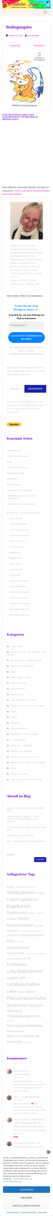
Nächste (38, 45)
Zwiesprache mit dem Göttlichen (27, 779)
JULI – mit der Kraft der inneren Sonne (25, 841)
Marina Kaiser (33, 35)
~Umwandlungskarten (19, 603)
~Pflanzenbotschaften (19, 592)
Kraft (27, 958)
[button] (48, 1152)
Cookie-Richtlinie (13, 1212)
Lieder (14, 711)
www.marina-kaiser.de (23, 1036)
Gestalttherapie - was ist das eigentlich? (22, 497)
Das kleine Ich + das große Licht (26, 660)
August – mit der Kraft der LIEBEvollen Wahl (25, 809)
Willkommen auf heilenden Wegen (24, 512)
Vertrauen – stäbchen (21, 745)
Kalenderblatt (40, 954)
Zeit (24, 1042)
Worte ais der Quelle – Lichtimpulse (28, 762)
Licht (22, 978)
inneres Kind (15, 953)
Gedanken (13, 930)
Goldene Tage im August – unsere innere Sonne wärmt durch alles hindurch (23, 819)
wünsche (14, 1041)
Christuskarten (21, 892)
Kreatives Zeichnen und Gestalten (27, 705)
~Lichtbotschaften (17, 586)
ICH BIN (20, 941)
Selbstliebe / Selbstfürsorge (24, 734)
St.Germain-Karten (25, 1005)
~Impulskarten (15, 569)
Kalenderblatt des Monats (23, 700)
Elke (16, 1096)
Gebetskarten (20, 925)
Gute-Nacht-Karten (31, 935)
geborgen (39, 926)
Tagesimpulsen (17, 259)
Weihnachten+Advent (21, 751)
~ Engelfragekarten (17, 524)
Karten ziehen (14, 958)
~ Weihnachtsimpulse (19, 535)
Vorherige (15, 45)
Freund (39, 913)
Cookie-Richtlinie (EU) (17, 467)
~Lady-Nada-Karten (17, 580)
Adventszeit (21, 887)
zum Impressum (21, 1178)
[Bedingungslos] (26, 79)
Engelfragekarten (23, 899)
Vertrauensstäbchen (25, 1025)
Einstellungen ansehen (26, 1205)
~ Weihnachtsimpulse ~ (18, 456)
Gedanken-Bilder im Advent (30, 931)
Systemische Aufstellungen (21, 504)
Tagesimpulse (14, 1011)
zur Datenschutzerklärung (17, 1180)
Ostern (14, 717)
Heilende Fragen (19, 683)
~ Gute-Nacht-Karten (18, 529)
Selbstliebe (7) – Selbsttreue (20, 835)
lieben (21, 991)
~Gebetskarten (15, 563)
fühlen (23, 918)
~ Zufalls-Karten (15, 518)
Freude (31, 913)
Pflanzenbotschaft (19, 728)
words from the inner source (25, 756)
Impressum (42, 1212)
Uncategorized (18, 739)
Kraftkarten (17, 964)
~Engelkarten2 (15, 558)
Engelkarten (18, 906)
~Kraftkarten (14, 575)
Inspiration (29, 954)
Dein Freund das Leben (22, 666)
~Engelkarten (14, 552)
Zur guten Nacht (19, 774)
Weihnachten (15, 1031)
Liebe (12, 991)
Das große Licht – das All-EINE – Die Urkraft (26, 653)
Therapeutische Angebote (19, 490)
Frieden (12, 919)
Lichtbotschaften (23, 984)
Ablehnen (26, 1197)
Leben (12, 977)
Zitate (13, 768)
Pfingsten (15, 722)
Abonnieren (35, 388)
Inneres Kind (17, 694)
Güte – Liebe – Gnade (21, 677)
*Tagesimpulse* (15, 450)
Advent (11, 886)
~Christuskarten (16, 546)
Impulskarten (18, 947)
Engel (13, 671)
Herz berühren (18, 688)
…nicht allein (17, 646)
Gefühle (12, 935)
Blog (9, 461)
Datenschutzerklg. (28, 1212)
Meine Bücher (14, 484)
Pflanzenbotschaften (27, 998)
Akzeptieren (26, 1189)
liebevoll (31, 991)
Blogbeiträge (20, 256)
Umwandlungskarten (24, 1016)
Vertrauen (10, 1021)
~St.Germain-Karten (18, 597)
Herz (11, 940)
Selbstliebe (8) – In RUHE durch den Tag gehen (26, 828)
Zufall (29, 1042)
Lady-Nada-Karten (25, 971)
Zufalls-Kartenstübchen (21, 263)
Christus (31, 887)
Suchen (10, 854)
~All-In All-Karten (16, 541)
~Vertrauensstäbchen (18, 609)
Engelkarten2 (17, 912)
